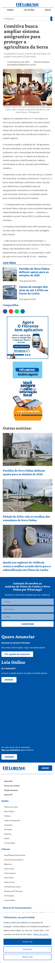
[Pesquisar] (51, 18)
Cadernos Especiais (12, 820)
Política (7, 816)
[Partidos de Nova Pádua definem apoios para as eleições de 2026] (27, 449)
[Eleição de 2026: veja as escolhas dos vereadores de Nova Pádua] (27, 495)
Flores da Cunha (11, 807)
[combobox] (26, 18)
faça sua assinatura (10, 750)
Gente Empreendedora (13, 859)
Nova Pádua (9, 811)
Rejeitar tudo (27, 957)
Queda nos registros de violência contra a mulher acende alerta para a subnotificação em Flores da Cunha (27, 566)
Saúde (6, 838)
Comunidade (9, 843)
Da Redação (9, 895)
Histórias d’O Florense (13, 891)
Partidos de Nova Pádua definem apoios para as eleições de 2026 (24, 472)
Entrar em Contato (12, 785)
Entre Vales (9, 877)
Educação (8, 829)
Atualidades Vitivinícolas (14, 855)
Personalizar (27, 949)
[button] (5, 311)
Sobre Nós (8, 781)
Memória (8, 864)
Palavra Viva (9, 882)
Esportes (7, 834)
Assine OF (8, 794)
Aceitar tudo (27, 942)
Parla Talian (9, 868)
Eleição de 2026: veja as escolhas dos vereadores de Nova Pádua (26, 518)
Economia (8, 825)
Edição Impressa (11, 790)
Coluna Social (10, 873)
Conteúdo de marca (12, 886)
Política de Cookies (40, 934)
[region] (27, 938)
